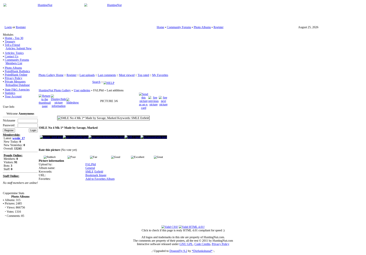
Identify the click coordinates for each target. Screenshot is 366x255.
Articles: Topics (14, 53)
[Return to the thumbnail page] (45, 100)
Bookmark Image (95, 175)
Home (160, 27)
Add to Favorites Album (100, 178)
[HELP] (109, 82)
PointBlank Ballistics (17, 71)
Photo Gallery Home (51, 75)
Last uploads (87, 75)
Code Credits (202, 244)
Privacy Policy (13, 78)
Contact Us (11, 56)
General (90, 168)
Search (96, 82)
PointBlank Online (16, 74)
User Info (8, 106)
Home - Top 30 (14, 38)
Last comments (107, 75)
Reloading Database (18, 85)
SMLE (89, 171)
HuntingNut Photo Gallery (55, 90)
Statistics (10, 93)
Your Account (13, 96)
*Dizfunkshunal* (202, 251)
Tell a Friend (12, 45)
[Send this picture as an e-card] (143, 100)
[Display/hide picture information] (58, 100)
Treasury (10, 41)
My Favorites (160, 75)
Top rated (143, 75)
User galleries (82, 90)
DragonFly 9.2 (178, 251)
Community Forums (179, 27)
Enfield (98, 171)
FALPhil (90, 164)
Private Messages (15, 81)
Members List (14, 63)
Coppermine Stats (13, 193)
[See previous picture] (153, 100)
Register (21, 27)
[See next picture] (163, 100)
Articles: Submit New (19, 48)
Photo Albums (202, 27)
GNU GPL (186, 244)
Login (8, 27)
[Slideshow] (72, 100)
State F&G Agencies (17, 89)
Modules (8, 34)
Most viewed (127, 75)
